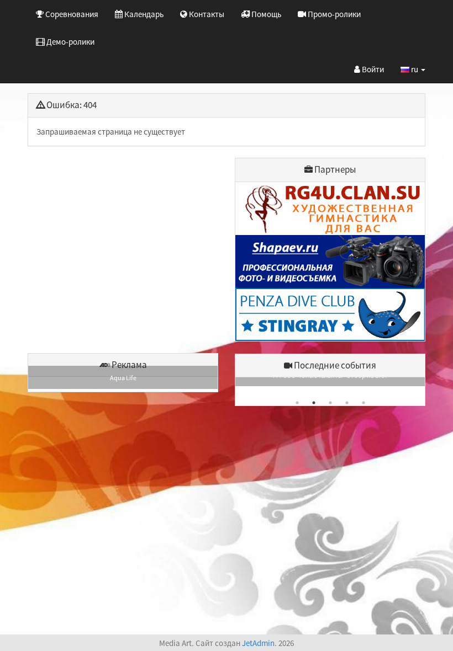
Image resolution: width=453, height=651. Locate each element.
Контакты (205, 14)
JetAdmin (258, 643)
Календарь (143, 14)
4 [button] (346, 402)
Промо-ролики (333, 14)
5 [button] (363, 402)
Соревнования (71, 14)
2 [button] (313, 402)
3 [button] (330, 402)
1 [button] (297, 402)
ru (414, 69)
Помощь (265, 14)
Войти (372, 69)
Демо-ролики (69, 41)
